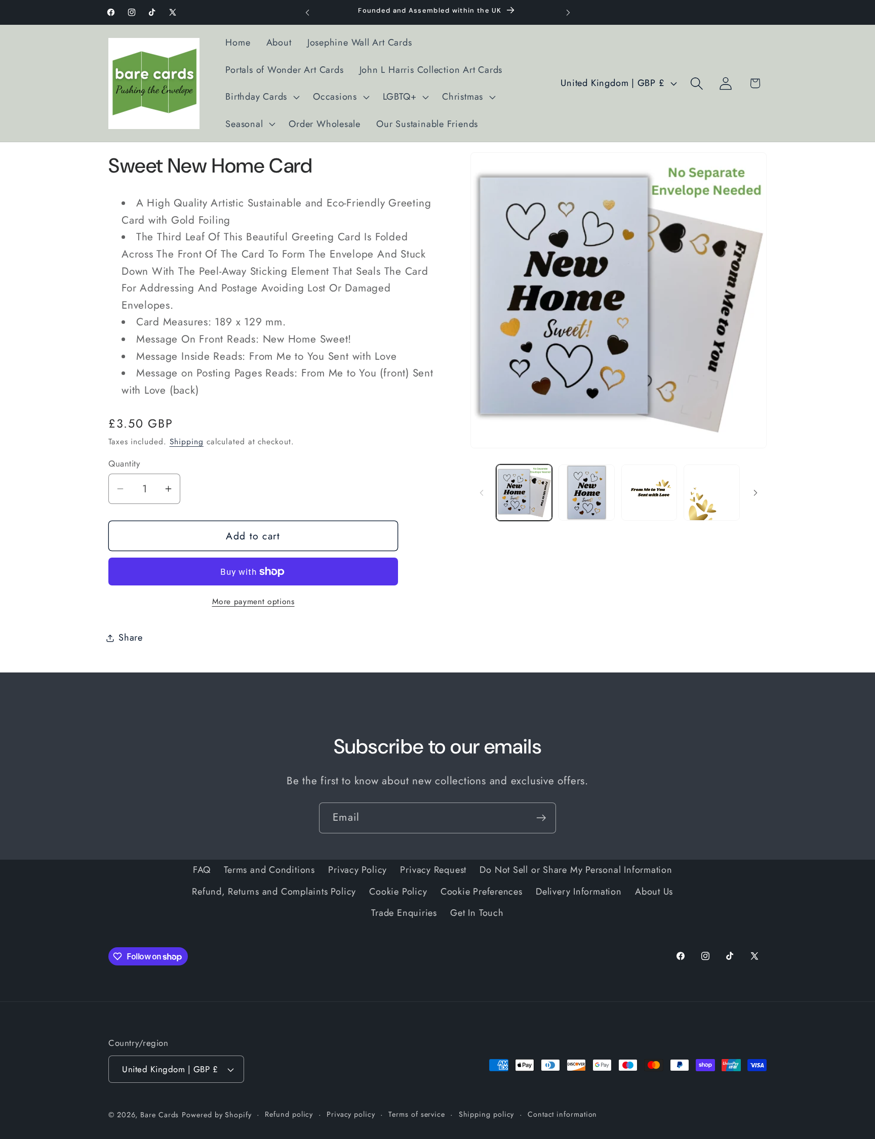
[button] (261, 97)
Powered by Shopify (216, 1115)
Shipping (187, 441)
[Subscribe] (541, 818)
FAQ (202, 869)
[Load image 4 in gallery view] (712, 493)
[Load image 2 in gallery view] (587, 493)
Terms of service (416, 1114)
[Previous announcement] (307, 12)
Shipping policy (486, 1114)
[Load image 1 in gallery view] (524, 493)
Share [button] (130, 637)
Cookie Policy (398, 891)
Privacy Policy (357, 869)
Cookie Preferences (482, 891)
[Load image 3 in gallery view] (649, 493)
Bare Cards (159, 1115)
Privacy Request (433, 869)
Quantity (124, 464)
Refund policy (289, 1114)
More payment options (253, 601)
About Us (654, 891)
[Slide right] (755, 493)
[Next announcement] (568, 12)
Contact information (562, 1114)
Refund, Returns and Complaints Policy (274, 891)
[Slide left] (481, 493)
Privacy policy (351, 1114)
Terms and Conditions (269, 869)
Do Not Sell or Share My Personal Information (576, 869)
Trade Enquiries (404, 912)
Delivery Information (579, 891)
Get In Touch (476, 912)
